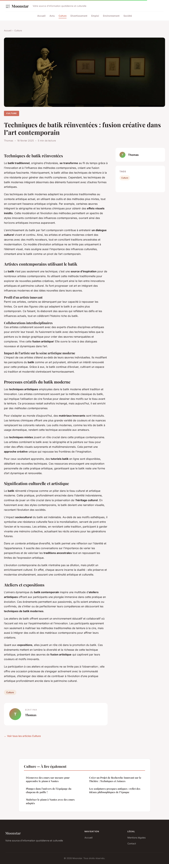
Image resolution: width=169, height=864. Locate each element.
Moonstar (17, 6)
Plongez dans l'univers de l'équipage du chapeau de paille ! (48, 790)
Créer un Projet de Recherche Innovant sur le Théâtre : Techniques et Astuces (115, 779)
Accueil (41, 15)
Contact (131, 843)
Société (127, 15)
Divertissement (78, 15)
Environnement (111, 15)
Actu (52, 15)
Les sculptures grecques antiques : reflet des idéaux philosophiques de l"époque (114, 790)
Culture (63, 15)
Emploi (95, 15)
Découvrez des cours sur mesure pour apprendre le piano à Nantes (48, 779)
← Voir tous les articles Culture (22, 736)
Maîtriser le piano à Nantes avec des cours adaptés (50, 801)
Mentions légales (136, 837)
